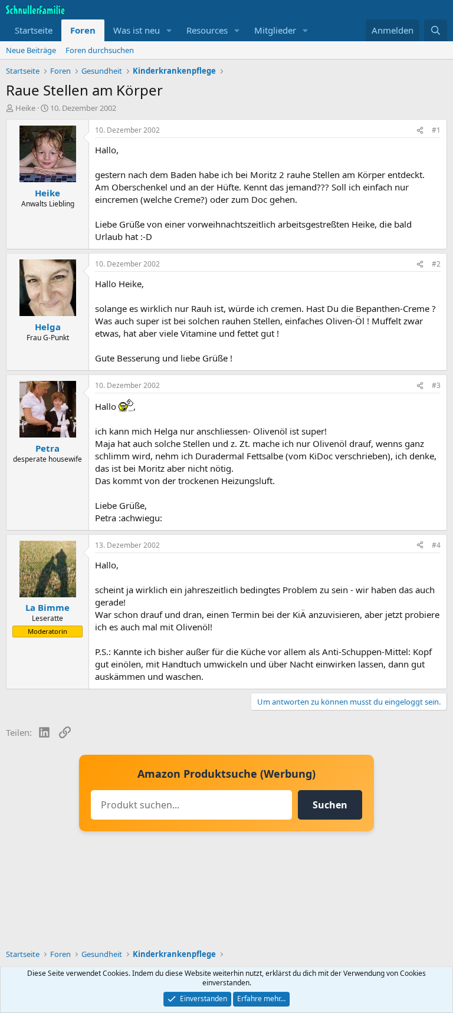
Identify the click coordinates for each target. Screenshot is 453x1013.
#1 (436, 130)
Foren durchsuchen (99, 50)
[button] (169, 30)
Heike (25, 108)
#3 (436, 385)
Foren (83, 30)
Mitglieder (275, 30)
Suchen (330, 804)
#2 (436, 264)
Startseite (33, 30)
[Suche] (435, 30)
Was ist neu (136, 30)
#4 (436, 545)
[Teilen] (420, 130)
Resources (207, 30)
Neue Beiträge (31, 50)
